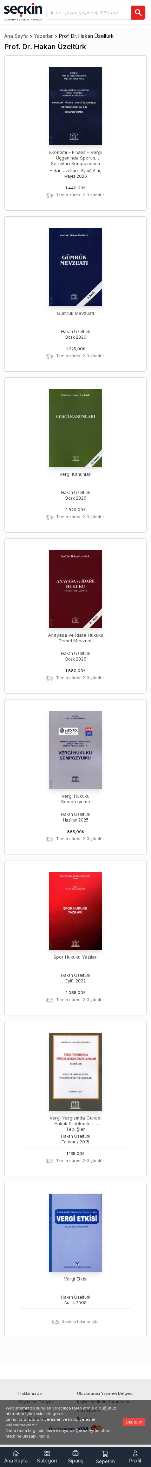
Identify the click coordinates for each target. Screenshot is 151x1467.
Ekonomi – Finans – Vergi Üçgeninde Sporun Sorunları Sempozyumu (75, 158)
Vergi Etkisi (75, 1279)
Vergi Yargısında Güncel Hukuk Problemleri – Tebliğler (75, 1123)
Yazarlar (43, 36)
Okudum (134, 1422)
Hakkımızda (30, 1393)
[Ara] (138, 13)
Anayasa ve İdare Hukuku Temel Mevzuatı (75, 638)
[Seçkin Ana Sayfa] (22, 11)
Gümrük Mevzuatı (75, 313)
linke (50, 1430)
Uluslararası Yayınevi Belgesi (105, 1393)
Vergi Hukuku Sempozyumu (75, 798)
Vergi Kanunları (75, 474)
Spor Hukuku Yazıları (75, 957)
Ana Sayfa (16, 36)
